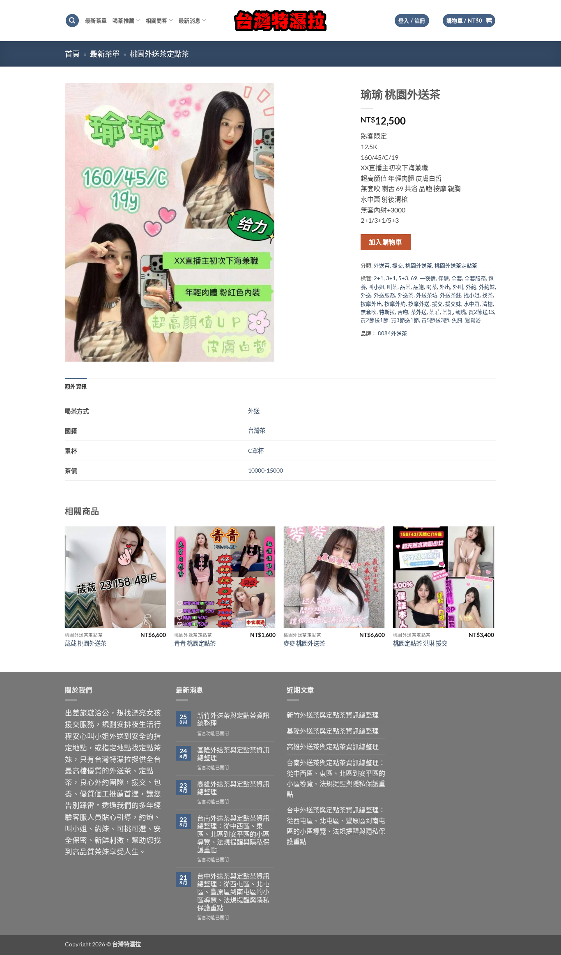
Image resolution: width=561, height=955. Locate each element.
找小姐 (472, 295)
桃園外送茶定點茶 (159, 53)
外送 (366, 295)
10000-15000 (265, 470)
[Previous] (65, 598)
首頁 (72, 53)
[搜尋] (72, 21)
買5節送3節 (435, 320)
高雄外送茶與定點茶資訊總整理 (233, 788)
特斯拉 (387, 312)
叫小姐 (376, 287)
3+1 (391, 278)
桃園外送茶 (418, 265)
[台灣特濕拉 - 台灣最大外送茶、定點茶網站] (280, 20)
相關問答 (157, 20)
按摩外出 (371, 303)
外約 (471, 287)
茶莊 (434, 312)
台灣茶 (256, 430)
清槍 (487, 303)
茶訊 (447, 312)
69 (414, 278)
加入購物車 (385, 242)
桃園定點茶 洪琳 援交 (420, 643)
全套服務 (475, 278)
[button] (469, 21)
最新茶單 (96, 20)
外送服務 (384, 295)
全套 (456, 278)
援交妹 (453, 303)
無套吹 (369, 312)
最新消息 (189, 20)
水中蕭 (472, 303)
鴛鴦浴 (473, 320)
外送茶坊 (426, 295)
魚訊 (457, 320)
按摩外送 (419, 303)
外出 (444, 287)
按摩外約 (395, 303)
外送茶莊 (450, 295)
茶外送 (419, 312)
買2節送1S (481, 312)
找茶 (487, 295)
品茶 (405, 287)
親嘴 (460, 312)
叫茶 (392, 287)
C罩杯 (256, 450)
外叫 (458, 287)
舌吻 (403, 312)
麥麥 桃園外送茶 (304, 643)
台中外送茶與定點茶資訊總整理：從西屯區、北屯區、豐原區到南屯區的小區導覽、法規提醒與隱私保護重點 (233, 891)
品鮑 (418, 287)
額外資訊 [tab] (76, 386)
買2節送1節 (375, 320)
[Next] (493, 598)
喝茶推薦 (123, 20)
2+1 (379, 278)
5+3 (403, 278)
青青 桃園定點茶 (195, 643)
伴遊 (443, 278)
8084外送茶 (392, 333)
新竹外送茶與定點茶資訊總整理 (233, 719)
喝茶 (431, 287)
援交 (397, 265)
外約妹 (487, 287)
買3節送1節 (405, 320)
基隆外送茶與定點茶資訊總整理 (233, 753)
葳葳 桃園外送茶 (85, 643)
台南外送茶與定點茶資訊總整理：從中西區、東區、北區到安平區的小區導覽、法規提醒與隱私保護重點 (233, 834)
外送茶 (382, 265)
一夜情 (428, 278)
